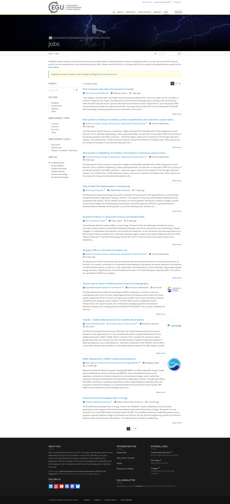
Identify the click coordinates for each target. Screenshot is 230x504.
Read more (176, 114)
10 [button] (172, 83)
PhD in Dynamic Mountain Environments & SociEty (108, 89)
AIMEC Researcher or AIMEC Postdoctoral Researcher (109, 358)
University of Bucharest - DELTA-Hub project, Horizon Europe (110, 323)
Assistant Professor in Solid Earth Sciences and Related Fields (113, 216)
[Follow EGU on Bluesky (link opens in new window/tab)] (77, 487)
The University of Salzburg (96, 93)
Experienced (56, 147)
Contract (54, 124)
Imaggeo (154, 468)
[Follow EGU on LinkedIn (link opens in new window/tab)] (51, 487)
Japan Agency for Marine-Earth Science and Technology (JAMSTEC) (112, 363)
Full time (54, 126)
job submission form (108, 74)
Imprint (97, 500)
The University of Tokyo (95, 220)
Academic (55, 103)
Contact (87, 500)
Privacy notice (110, 500)
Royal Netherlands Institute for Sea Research (103, 287)
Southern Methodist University (98, 402)
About (120, 12)
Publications (144, 12)
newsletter (139, 486)
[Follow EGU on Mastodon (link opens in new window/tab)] (72, 487)
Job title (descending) (59, 177)
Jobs (166, 12)
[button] (76, 90)
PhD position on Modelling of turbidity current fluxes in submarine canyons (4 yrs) (124, 152)
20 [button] (176, 83)
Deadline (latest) (57, 171)
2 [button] (131, 428)
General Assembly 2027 (161, 452)
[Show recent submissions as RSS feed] (155, 54)
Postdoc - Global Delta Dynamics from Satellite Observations (113, 319)
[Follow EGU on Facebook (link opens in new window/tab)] (67, 487)
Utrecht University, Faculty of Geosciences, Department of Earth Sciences (115, 123)
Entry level (55, 144)
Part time (55, 129)
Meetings (130, 12)
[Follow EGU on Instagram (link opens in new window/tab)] (56, 487)
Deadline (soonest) (58, 168)
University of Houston (94, 190)
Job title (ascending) (59, 174)
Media (119, 463)
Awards (157, 12)
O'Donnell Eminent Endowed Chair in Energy (105, 398)
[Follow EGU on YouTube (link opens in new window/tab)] (61, 487)
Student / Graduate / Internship (64, 150)
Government (56, 105)
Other (53, 111)
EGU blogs (155, 460)
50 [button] (180, 83)
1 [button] (128, 428)
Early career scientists (126, 458)
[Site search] (179, 53)
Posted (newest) (57, 163)
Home (51, 54)
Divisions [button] (177, 2)
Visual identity (126, 500)
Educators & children (125, 468)
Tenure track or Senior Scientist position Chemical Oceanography (115, 283)
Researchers (122, 452)
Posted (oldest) (57, 165)
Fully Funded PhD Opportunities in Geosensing (106, 186)
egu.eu (178, 12)
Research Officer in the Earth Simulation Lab (105, 250)
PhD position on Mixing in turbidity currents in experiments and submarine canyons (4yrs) (128, 119)
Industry (54, 108)
